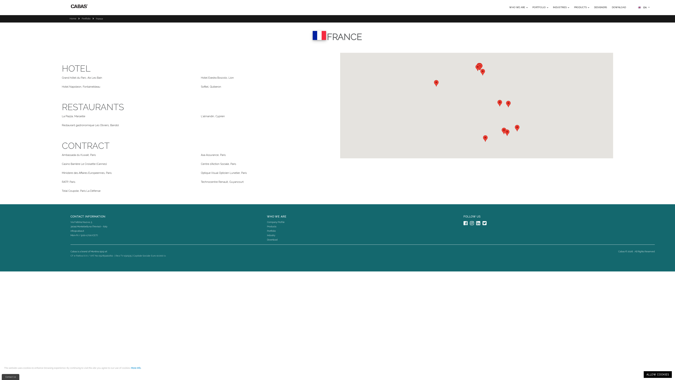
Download (272, 239)
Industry (271, 235)
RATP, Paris (68, 181)
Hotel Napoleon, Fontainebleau (81, 86)
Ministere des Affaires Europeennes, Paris (87, 173)
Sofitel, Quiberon (211, 86)
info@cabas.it (77, 231)
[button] (644, 8)
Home (73, 18)
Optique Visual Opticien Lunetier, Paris (224, 173)
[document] (338, 372)
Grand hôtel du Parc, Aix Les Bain (82, 77)
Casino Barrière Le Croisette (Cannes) (84, 164)
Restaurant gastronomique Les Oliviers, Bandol (90, 125)
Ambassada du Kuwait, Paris (79, 155)
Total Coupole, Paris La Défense (81, 190)
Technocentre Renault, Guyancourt (222, 181)
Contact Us (10, 377)
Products (272, 226)
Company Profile (276, 222)
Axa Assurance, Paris (213, 155)
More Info (136, 368)
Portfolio (86, 18)
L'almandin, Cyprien (213, 116)
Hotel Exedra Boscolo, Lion (217, 77)
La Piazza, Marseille (73, 116)
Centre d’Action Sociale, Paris (218, 164)
